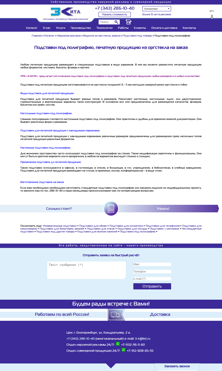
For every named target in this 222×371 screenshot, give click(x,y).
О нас (47, 28)
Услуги (60, 28)
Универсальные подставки (60, 226)
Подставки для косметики (126, 226)
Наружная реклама (69, 36)
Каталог (31, 28)
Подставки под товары (137, 36)
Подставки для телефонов (163, 226)
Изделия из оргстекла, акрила (102, 36)
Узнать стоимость (114, 14)
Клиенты (140, 28)
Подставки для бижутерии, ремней (62, 229)
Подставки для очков (101, 229)
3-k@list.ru (142, 339)
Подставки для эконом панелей (97, 232)
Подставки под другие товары (55, 232)
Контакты (189, 28)
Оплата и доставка (164, 28)
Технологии (104, 28)
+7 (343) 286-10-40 (115, 8)
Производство (81, 28)
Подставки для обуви (93, 226)
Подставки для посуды (132, 229)
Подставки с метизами (164, 229)
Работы (123, 28)
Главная (37, 36)
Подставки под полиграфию (138, 232)
